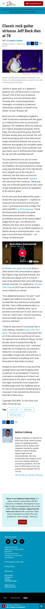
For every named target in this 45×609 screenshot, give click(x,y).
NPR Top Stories (16, 415)
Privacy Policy (10, 566)
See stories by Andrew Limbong (29, 475)
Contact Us (9, 577)
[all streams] (42, 606)
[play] (3, 606)
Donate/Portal (34, 3)
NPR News (28, 410)
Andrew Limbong (16, 40)
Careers (7, 579)
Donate (22, 522)
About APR (9, 575)
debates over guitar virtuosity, (17, 268)
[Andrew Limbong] (7, 436)
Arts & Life (14, 410)
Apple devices (10, 585)
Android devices (10, 587)
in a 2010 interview (24, 209)
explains (33, 178)
